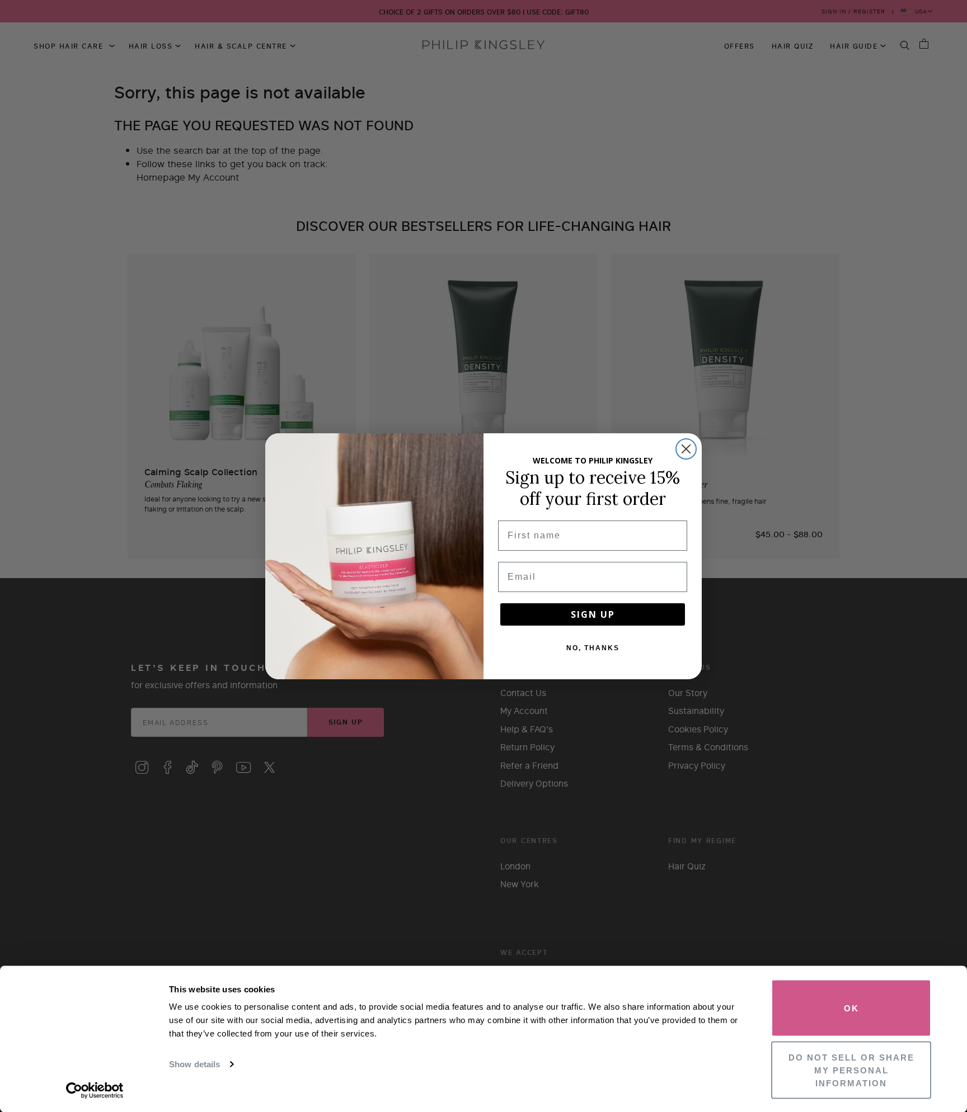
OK (851, 1008)
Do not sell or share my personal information (851, 1069)
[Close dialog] (686, 449)
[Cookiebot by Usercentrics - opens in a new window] (95, 1090)
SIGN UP (593, 614)
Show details (194, 1064)
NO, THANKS (592, 648)
